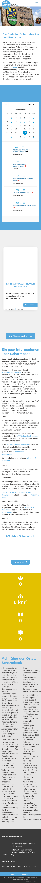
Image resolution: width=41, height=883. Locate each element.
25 (11, 133)
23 (34, 129)
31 (25, 117)
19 (16, 129)
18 (11, 129)
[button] (37, 3)
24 (7, 133)
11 (11, 125)
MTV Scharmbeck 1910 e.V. (28, 436)
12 (16, 125)
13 (20, 125)
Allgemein (20, 309)
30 (20, 117)
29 (16, 117)
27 (7, 117)
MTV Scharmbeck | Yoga (22, 193)
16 (34, 125)
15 (29, 125)
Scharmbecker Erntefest (11, 372)
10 (7, 125)
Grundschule (6, 512)
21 (25, 129)
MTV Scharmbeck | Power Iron (24, 205)
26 (16, 133)
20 (20, 129)
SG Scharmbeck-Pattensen (18, 445)
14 (25, 125)
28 (11, 117)
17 (7, 129)
